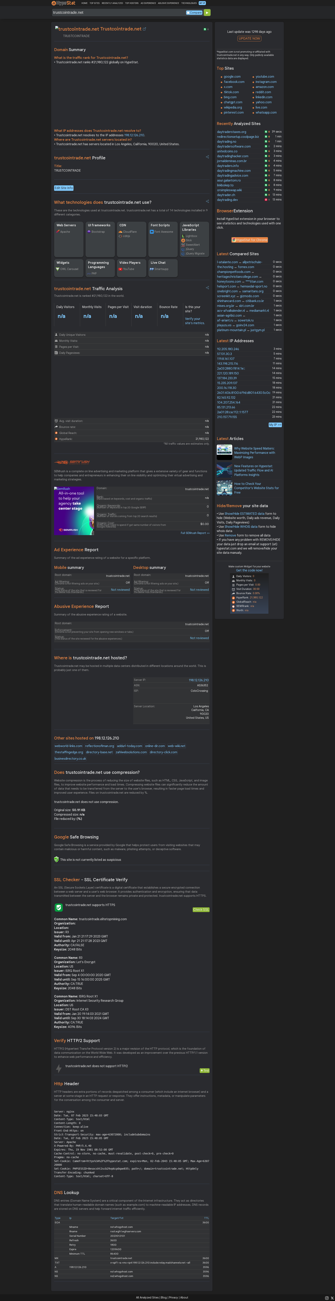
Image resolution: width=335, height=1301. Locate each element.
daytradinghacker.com (232, 156)
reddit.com (263, 92)
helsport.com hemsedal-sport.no (242, 286)
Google (76, 837)
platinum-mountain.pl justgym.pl (241, 330)
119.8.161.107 (226, 359)
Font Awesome (164, 231)
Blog (164, 1297)
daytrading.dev (227, 200)
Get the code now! (249, 570)
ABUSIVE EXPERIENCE (168, 3)
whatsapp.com (266, 113)
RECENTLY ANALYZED (112, 3)
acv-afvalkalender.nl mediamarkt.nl (243, 311)
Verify (77, 1040)
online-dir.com (155, 746)
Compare (196, 12)
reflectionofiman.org (99, 746)
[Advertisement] (132, 97)
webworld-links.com (68, 746)
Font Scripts (160, 225)
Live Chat (158, 263)
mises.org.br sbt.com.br (235, 306)
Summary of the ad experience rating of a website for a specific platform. (102, 558)
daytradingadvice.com (232, 176)
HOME (84, 3)
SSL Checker (91, 879)
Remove (230, 535)
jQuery (190, 249)
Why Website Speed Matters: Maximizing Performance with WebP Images (254, 453)
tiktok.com (231, 92)
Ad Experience (76, 549)
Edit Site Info (64, 188)
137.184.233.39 (227, 378)
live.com (261, 107)
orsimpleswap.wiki (229, 190)
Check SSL (201, 909)
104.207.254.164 (228, 402)
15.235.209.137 (227, 383)
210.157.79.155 (227, 417)
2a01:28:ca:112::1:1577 (232, 412)
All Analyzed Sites (147, 1297)
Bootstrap (98, 231)
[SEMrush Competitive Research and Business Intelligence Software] (72, 462)
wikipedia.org (233, 107)
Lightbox (191, 236)
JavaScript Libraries (190, 227)
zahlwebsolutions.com (131, 752)
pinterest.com (234, 113)
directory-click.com (163, 752)
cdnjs (126, 236)
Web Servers (66, 225)
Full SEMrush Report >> (195, 533)
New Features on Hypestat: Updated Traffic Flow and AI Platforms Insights (253, 470)
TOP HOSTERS (131, 3)
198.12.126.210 (134, 135)
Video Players (130, 263)
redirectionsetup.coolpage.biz (238, 137)
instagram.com (266, 82)
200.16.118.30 (226, 388)
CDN (122, 225)
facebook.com (234, 82)
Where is (90, 657)
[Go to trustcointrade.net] (144, 29)
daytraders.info (228, 166)
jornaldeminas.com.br (232, 161)
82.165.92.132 (226, 398)
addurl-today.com (129, 746)
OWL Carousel (69, 269)
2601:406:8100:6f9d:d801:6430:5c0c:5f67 (247, 393)
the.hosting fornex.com (235, 267)
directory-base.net (99, 752)
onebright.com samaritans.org (240, 291)
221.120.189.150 (228, 373)
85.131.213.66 (226, 407)
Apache (65, 231)
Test (206, 1070)
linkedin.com (264, 97)
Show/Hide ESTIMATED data (244, 514)
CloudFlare (130, 231)
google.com (232, 77)
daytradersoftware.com (234, 146)
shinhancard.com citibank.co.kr (240, 301)
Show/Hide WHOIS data (241, 527)
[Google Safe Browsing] (56, 859)
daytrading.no (226, 142)
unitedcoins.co (227, 151)
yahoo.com (264, 102)
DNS (66, 1192)
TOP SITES (94, 3)
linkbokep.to (225, 185)
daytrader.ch (226, 195)
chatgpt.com (233, 102)
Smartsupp (161, 269)
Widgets (63, 263)
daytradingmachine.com (234, 171)
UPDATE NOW (249, 38)
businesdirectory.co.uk (70, 759)
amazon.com (265, 87)
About (184, 1297)
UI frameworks (99, 225)
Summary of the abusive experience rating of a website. (90, 614)
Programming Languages (98, 265)
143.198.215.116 (227, 364)
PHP (94, 273)
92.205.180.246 (228, 349)
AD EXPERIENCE (148, 3)
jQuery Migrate (195, 253)
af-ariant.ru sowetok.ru (235, 320)
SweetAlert (193, 244)
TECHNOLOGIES (189, 3)
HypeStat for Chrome (252, 240)
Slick (189, 240)
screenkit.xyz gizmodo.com (238, 296)
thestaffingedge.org (69, 752)
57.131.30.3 (224, 354)
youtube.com (265, 77)
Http (66, 1083)
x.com (228, 87)
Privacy (173, 1297)
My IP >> (275, 424)
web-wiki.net (176, 746)
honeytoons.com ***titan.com (240, 282)
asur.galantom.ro (229, 180)
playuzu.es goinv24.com (235, 325)
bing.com (230, 97)
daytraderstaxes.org (231, 132)
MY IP (202, 3)
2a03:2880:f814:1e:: (231, 369)
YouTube (128, 269)
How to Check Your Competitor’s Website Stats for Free (256, 488)
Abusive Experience (81, 606)
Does (97, 772)
